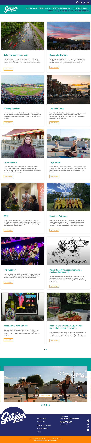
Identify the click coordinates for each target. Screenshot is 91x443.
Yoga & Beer (54, 162)
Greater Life (45, 8)
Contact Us (59, 11)
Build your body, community (16, 55)
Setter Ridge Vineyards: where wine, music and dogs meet (65, 271)
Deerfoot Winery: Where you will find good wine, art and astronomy (65, 327)
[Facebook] (77, 2)
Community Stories (73, 11)
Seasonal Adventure (58, 55)
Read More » (8, 69)
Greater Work (31, 8)
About (50, 11)
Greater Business (80, 8)
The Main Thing (56, 109)
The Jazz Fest (10, 270)
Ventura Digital (53, 440)
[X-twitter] (84, 2)
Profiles (85, 11)
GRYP (6, 216)
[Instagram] (81, 2)
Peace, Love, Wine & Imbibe (16, 326)
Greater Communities (61, 8)
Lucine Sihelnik (10, 162)
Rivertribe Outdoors (58, 216)
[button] (42, 405)
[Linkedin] (88, 2)
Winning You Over (12, 109)
